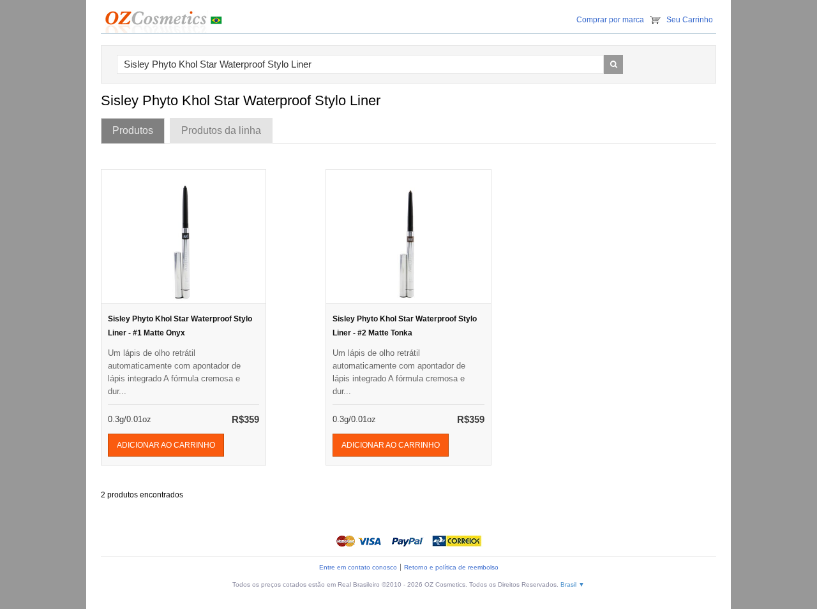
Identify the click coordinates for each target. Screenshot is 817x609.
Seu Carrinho (689, 19)
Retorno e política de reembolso (451, 567)
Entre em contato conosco (358, 567)
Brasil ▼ (572, 584)
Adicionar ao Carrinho (166, 445)
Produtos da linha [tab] (221, 130)
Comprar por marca (610, 19)
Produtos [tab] (132, 130)
